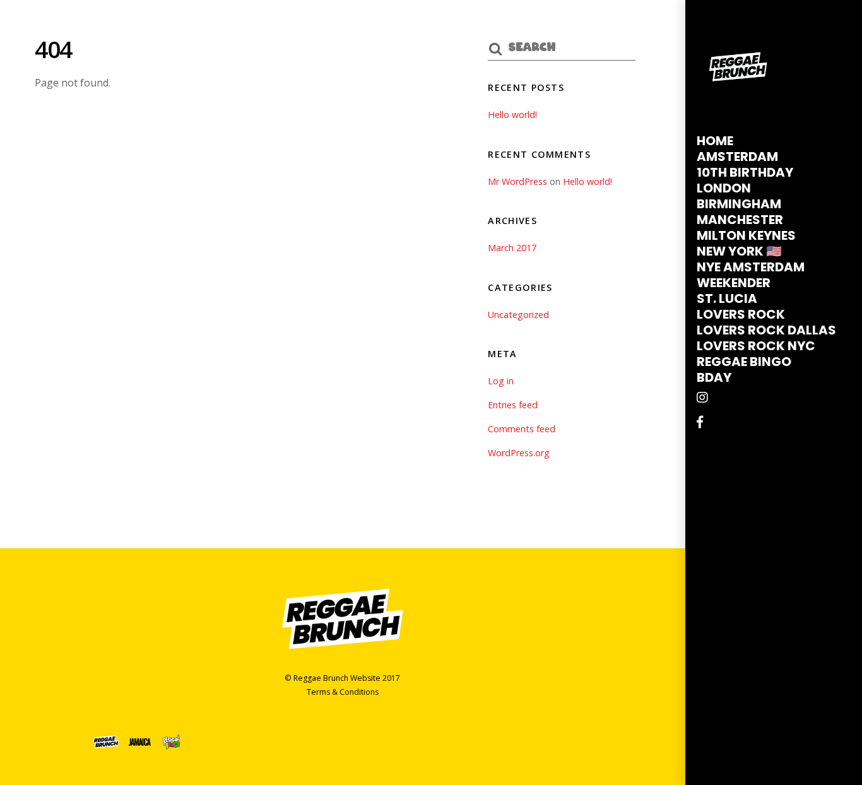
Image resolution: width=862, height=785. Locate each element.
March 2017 (512, 248)
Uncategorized (518, 315)
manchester (740, 219)
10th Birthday (745, 172)
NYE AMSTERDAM (751, 267)
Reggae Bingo (744, 361)
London (724, 188)
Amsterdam (737, 156)
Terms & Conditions (343, 692)
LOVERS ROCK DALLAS (766, 330)
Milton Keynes (746, 235)
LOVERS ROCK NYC (756, 346)
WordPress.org (519, 453)
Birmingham (739, 204)
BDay (714, 377)
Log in (501, 381)
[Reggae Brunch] (738, 97)
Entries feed (513, 405)
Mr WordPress (517, 181)
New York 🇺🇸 (739, 251)
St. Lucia (727, 298)
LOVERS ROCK (741, 314)
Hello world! (512, 115)
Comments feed (521, 429)
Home (715, 141)
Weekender (733, 283)
